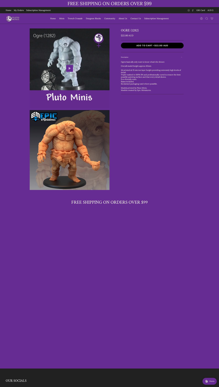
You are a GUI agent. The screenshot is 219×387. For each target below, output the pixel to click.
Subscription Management (38, 10)
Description (124, 57)
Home (8, 10)
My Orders (19, 10)
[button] (61, 18)
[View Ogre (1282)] (70, 68)
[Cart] (212, 18)
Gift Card (200, 10)
